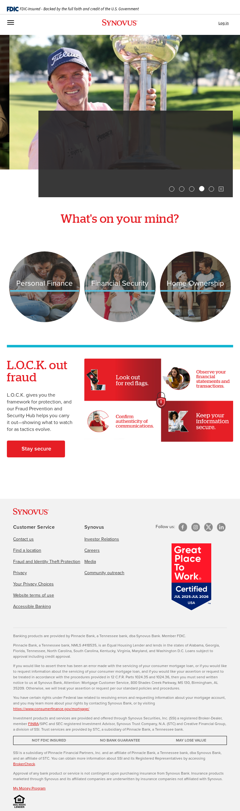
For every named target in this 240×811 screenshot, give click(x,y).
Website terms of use (33, 595)
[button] (221, 189)
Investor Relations (101, 539)
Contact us (23, 539)
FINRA (33, 723)
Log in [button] (223, 23)
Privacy (20, 573)
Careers (92, 550)
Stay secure (36, 448)
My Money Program (29, 788)
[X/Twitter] (208, 527)
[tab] (171, 189)
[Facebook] (183, 527)
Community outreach (104, 573)
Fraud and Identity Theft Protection (46, 561)
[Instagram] (195, 527)
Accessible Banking (32, 606)
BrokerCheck (24, 763)
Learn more (69, 176)
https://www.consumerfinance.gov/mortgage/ (51, 708)
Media (90, 561)
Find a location (27, 550)
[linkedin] (221, 527)
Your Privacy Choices (33, 584)
